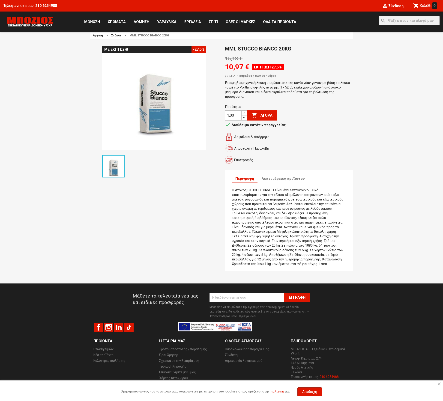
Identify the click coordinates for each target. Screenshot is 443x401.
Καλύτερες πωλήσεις (109, 361)
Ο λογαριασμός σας (243, 341)
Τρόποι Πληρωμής (172, 366)
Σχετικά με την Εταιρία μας (179, 361)
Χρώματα (117, 22)
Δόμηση (141, 22)
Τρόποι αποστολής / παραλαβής (183, 349)
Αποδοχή (309, 391)
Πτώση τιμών (103, 349)
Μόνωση (92, 22)
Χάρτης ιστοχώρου (173, 378)
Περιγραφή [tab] (244, 179)
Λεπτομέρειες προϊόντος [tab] (283, 179)
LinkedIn (118, 327)
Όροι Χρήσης (169, 355)
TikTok (129, 327)
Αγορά (262, 115)
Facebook (98, 327)
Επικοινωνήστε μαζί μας (177, 372)
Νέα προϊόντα (103, 355)
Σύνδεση (231, 355)
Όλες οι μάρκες (240, 22)
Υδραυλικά (167, 22)
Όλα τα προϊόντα (279, 22)
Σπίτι (213, 22)
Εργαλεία (192, 22)
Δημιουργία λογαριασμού (243, 361)
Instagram (108, 327)
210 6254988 (46, 5)
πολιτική (277, 391)
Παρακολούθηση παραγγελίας (247, 349)
